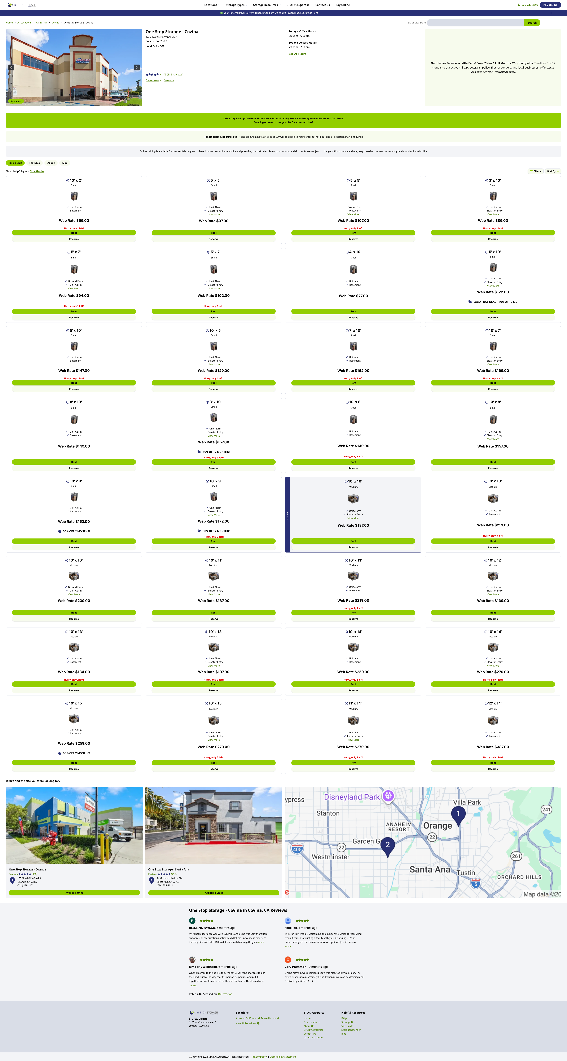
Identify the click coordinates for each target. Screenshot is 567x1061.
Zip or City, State (417, 22)
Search (532, 22)
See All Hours (297, 54)
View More (214, 214)
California (41, 22)
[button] (12, 880)
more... (262, 942)
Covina (55, 22)
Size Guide (37, 171)
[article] (74, 842)
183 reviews (225, 994)
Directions (152, 80)
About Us (309, 1026)
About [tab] (51, 163)
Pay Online (343, 5)
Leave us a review (313, 1037)
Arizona (240, 1018)
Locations (210, 5)
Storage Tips (348, 1022)
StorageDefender (351, 1029)
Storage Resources (265, 5)
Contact (169, 80)
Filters (537, 171)
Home (9, 22)
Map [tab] (64, 163)
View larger (16, 101)
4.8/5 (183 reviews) (171, 74)
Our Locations (312, 1022)
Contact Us (322, 5)
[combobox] (475, 22)
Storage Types (235, 5)
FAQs (344, 1018)
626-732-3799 (530, 5)
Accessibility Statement (283, 1056)
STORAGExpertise (298, 5)
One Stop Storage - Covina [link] (78, 22)
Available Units (74, 892)
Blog (343, 1033)
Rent (74, 232)
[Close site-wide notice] (550, 13)
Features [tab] (34, 163)
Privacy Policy (259, 1056)
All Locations (24, 22)
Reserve (74, 238)
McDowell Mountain (269, 1018)
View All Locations (247, 1023)
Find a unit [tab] (15, 163)
